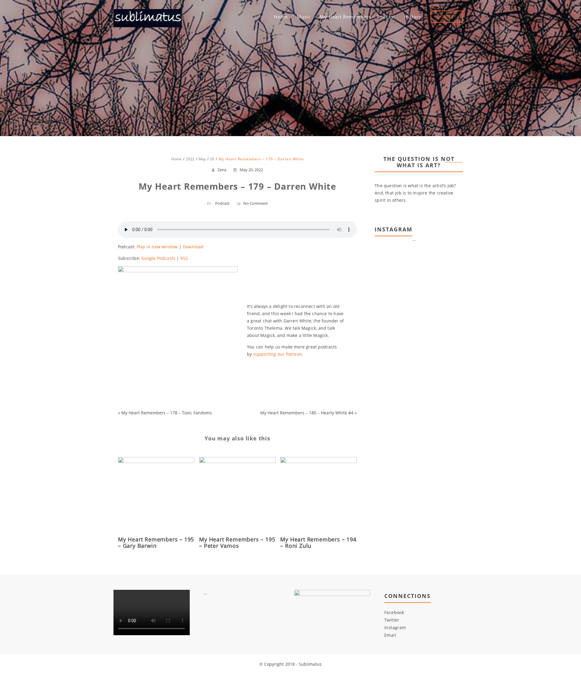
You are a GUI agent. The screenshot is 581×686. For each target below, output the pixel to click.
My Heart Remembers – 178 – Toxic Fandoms (166, 413)
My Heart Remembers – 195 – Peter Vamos (237, 542)
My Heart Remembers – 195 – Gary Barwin (156, 542)
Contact (446, 16)
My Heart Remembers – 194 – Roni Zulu (318, 542)
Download (193, 247)
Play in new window (157, 247)
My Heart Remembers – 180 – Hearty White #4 (306, 413)
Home (281, 17)
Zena (222, 169)
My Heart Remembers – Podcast (357, 17)
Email (390, 635)
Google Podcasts (158, 258)
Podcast (222, 203)
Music (304, 17)
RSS (184, 258)
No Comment (255, 203)
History (413, 17)
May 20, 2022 (251, 169)
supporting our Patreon (277, 354)
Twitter (391, 620)
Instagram (395, 627)
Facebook (394, 612)
